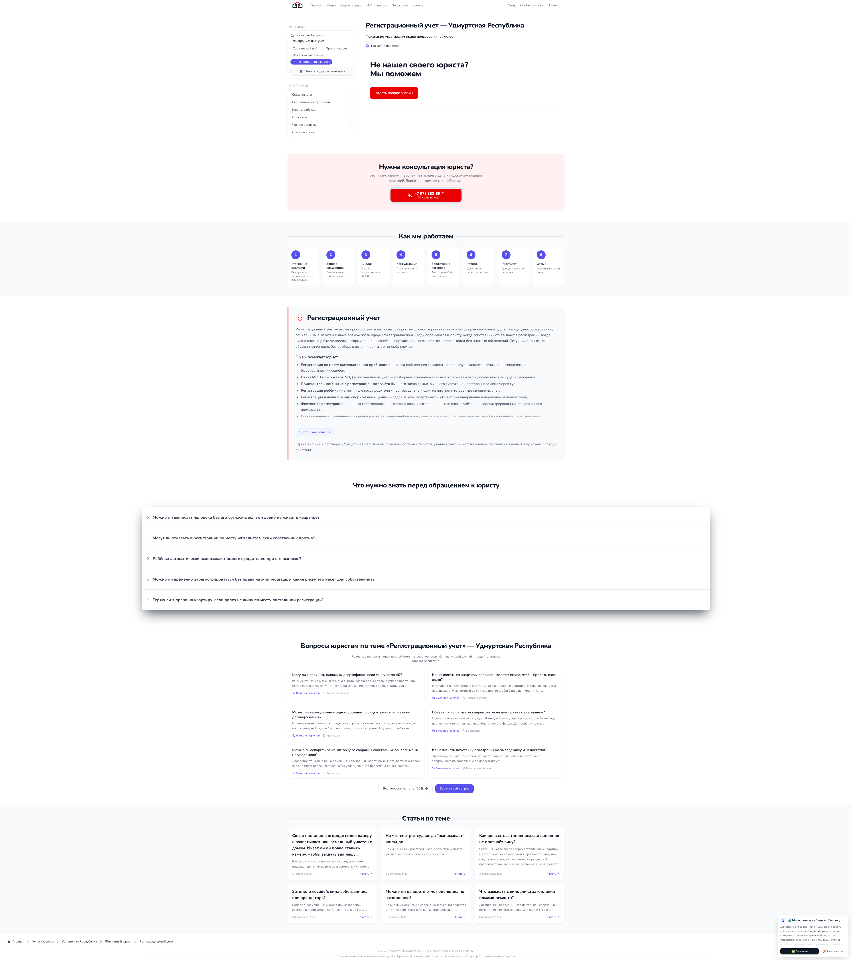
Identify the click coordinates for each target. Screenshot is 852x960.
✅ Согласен (800, 951)
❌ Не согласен (833, 951)
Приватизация (336, 48)
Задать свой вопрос (454, 788)
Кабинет (418, 5)
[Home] (297, 5)
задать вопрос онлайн (394, 92)
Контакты (509, 956)
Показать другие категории (325, 71)
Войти (553, 5)
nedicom (393, 951)
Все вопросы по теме (403, 788)
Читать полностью (312, 432)
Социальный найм (306, 48)
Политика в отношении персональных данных (366, 956)
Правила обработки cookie (413, 956)
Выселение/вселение (308, 55)
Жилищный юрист (308, 35)
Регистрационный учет (313, 62)
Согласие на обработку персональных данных (472, 956)
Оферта (437, 956)
